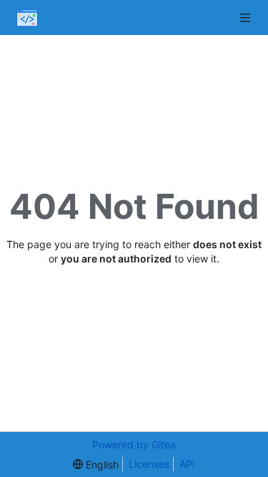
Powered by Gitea (134, 444)
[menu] (96, 464)
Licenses (149, 464)
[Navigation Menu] (246, 17)
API (187, 464)
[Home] (27, 18)
